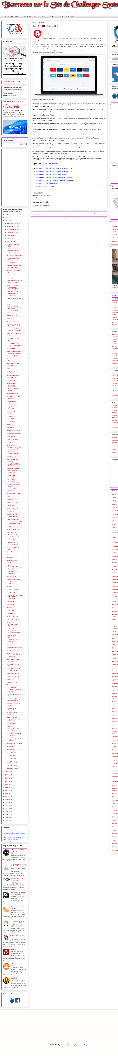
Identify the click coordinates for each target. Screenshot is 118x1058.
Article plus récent (38, 214)
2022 (6, 775)
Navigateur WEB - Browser (43, 195)
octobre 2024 (11, 229)
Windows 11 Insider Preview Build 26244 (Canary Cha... (13, 293)
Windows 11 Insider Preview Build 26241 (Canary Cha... (13, 509)
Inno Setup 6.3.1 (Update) (14, 733)
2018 (6, 787)
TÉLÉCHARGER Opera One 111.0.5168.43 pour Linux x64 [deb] (54, 177)
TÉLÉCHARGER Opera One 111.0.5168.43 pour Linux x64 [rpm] (54, 181)
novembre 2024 (12, 226)
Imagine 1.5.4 (10, 425)
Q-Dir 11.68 (10, 746)
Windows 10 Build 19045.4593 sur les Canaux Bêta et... (13, 624)
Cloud (113, 524)
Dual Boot (115, 569)
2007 (6, 821)
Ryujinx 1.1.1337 (11, 380)
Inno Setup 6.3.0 (11, 752)
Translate (16, 95)
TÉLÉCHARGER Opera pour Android (46, 184)
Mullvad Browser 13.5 (13, 519)
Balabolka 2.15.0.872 (13, 589)
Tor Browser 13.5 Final (13, 494)
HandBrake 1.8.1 (11, 436)
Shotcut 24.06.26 (12, 321)
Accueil (69, 214)
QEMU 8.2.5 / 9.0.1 (12, 393)
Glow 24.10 (10, 679)
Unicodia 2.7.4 (11, 604)
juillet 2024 (10, 239)
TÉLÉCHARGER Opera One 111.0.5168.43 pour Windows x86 (54, 168)
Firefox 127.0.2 (11, 383)
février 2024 (10, 765)
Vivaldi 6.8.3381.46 (12, 356)
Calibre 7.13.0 (10, 318)
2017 (6, 790)
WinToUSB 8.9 (11, 422)
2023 (6, 772)
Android (114, 494)
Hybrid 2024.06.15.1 (12, 610)
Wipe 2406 (10, 736)
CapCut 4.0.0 (10, 419)
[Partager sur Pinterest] (41, 193)
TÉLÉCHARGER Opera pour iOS (45, 187)
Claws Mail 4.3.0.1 (12, 558)
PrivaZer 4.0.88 (11, 275)
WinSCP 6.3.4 (10, 555)
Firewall (114, 601)
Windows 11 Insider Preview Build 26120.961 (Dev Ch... (13, 617)
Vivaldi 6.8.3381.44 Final (13, 502)
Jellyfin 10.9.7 (10, 404)
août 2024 (10, 235)
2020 (6, 781)
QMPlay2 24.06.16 (12, 576)
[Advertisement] (15, 177)
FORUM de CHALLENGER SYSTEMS (66, 16)
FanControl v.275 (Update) (18, 893)
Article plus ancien (100, 214)
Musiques (115, 746)
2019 (6, 784)
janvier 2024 (10, 768)
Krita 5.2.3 (10, 368)
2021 (6, 778)
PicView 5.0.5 (14, 964)
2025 (6, 218)
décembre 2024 (12, 223)
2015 (6, 796)
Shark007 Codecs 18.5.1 (14, 430)
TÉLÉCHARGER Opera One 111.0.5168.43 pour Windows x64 (54, 171)
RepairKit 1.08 (11, 602)
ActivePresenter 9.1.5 (13, 650)
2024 (6, 221)
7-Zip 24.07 (10, 526)
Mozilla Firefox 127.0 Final (14, 743)
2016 (6, 793)
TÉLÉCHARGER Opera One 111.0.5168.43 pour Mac (51, 174)
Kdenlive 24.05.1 (11, 499)
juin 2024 (10, 242)
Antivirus (114, 504)
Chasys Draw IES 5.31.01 (14, 749)
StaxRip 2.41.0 (11, 587)
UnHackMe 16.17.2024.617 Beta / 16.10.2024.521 (14, 567)
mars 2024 (10, 762)
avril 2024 (10, 759)
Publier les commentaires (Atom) (72, 219)
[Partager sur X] (38, 193)
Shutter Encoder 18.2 (13, 685)
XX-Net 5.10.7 (11, 724)
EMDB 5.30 (10, 341)
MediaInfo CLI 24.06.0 (13, 315)
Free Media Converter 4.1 (14, 255)
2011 (6, 808)
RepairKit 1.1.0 (11, 505)
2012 (6, 805)
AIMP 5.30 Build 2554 (13, 676)
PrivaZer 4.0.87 (11, 540)
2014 (6, 799)
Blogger (86, 1045)
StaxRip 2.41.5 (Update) (14, 433)
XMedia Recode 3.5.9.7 (13, 673)
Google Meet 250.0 (12, 401)
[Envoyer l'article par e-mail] (36, 197)
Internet (114, 631)
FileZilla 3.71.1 (15, 949)
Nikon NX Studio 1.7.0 (13, 552)
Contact (43, 16)
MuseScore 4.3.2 (12, 682)
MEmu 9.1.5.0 (11, 386)
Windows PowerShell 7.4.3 (14, 529)
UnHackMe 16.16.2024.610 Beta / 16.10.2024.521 (14, 728)
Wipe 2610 (14, 978)
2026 (6, 214)
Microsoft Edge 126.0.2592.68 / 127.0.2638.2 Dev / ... (13, 479)
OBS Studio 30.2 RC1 (13, 338)
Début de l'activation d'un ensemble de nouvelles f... (14, 300)
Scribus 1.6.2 (10, 607)
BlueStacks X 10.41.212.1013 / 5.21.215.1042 (12, 306)
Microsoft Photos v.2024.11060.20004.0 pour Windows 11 (14, 447)
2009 (6, 815)
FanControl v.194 (12, 456)
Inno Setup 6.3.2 (11, 278)
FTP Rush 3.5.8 (11, 416)
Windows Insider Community (12, 16)
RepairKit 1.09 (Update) (13, 579)
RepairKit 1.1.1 (11, 263)
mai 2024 (10, 756)
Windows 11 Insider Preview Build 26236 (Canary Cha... (13, 655)
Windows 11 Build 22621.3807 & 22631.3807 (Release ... (14, 630)
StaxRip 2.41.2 (11, 475)
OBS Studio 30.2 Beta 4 (14, 537)
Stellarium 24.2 (11, 427)
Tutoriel (114, 793)
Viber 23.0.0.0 (11, 348)
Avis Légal (51, 16)
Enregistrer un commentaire (42, 205)
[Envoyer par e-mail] (34, 193)
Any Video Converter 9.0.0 (14, 647)
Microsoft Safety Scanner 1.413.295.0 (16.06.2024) (14, 597)
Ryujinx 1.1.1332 (11, 592)
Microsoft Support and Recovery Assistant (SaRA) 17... (13, 470)
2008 (6, 818)
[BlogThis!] (36, 193)
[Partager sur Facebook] (40, 193)
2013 (6, 802)
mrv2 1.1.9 (10, 613)
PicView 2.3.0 (10, 644)
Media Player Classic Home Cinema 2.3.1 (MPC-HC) (13, 440)
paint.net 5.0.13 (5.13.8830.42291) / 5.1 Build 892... (14, 689)
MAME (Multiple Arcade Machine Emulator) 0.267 (14, 250)
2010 (6, 811)
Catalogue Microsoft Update (30, 16)
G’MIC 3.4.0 (10, 496)
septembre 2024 (12, 232)
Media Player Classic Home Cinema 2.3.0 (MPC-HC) (13, 719)
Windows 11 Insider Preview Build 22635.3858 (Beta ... (13, 287)
